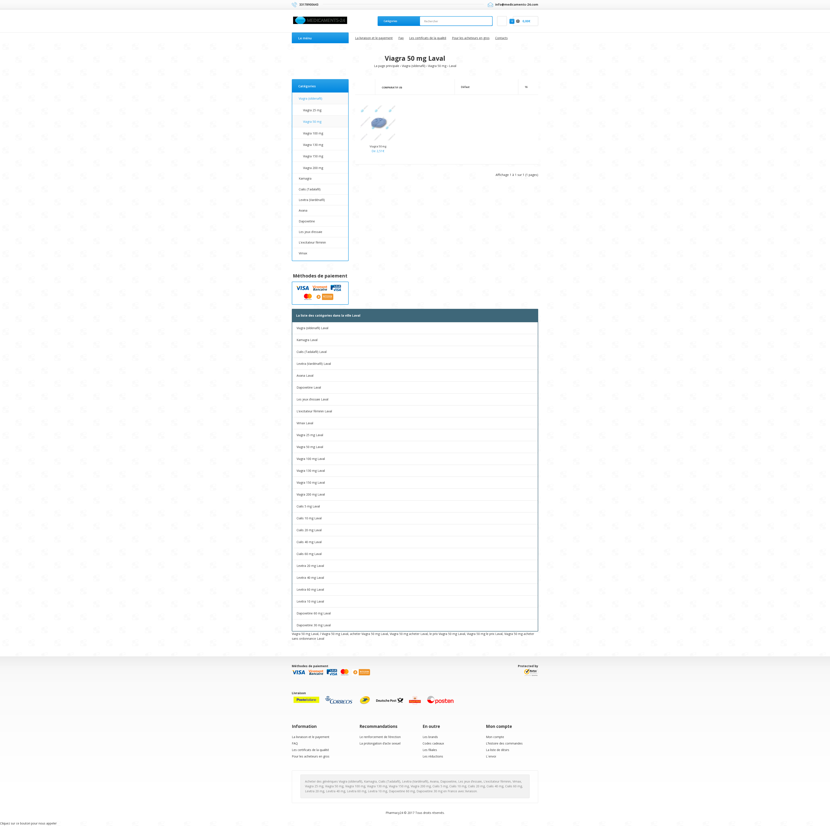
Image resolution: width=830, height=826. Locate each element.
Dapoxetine (307, 221)
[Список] (368, 87)
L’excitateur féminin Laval (314, 411)
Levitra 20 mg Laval (310, 566)
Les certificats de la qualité (310, 750)
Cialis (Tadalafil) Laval (312, 352)
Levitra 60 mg (356, 791)
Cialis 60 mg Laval (309, 554)
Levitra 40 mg (335, 791)
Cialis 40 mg (495, 786)
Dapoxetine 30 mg (429, 791)
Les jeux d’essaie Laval (312, 399)
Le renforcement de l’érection (380, 737)
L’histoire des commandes (504, 743)
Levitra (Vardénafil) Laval (314, 364)
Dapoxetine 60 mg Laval (314, 613)
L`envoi (491, 756)
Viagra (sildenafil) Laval (312, 328)
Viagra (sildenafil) (413, 66)
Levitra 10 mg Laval (310, 601)
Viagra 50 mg (437, 66)
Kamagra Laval (307, 340)
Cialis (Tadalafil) (310, 189)
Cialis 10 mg (457, 786)
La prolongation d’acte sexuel (380, 743)
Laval (452, 66)
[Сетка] (362, 87)
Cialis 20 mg (476, 786)
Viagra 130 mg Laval (311, 471)
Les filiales (430, 750)
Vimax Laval (305, 423)
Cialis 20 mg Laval (309, 530)
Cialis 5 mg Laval (308, 506)
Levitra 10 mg (377, 791)
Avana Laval (305, 375)
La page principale (386, 66)
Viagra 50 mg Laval (310, 447)
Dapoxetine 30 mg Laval (314, 625)
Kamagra (305, 178)
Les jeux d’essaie (310, 232)
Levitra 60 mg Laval (310, 589)
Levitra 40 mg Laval (310, 578)
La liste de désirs (497, 750)
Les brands (430, 737)
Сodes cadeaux (433, 743)
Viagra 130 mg (313, 145)
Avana (303, 210)
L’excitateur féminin (312, 242)
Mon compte (495, 737)
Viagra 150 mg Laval (311, 482)
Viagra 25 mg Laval (310, 435)
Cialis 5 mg (440, 786)
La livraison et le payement (310, 737)
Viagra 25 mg (312, 110)
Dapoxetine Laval (309, 387)
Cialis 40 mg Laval (309, 542)
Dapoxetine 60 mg (402, 791)
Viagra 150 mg (313, 156)
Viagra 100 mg (313, 133)
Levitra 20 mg (314, 791)
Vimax (303, 253)
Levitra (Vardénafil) (312, 200)
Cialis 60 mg (513, 786)
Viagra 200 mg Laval (311, 494)
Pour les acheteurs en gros (310, 756)
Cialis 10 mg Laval (309, 518)
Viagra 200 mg (313, 168)
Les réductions (433, 756)
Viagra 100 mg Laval (311, 459)
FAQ (295, 743)
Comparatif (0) (392, 87)
